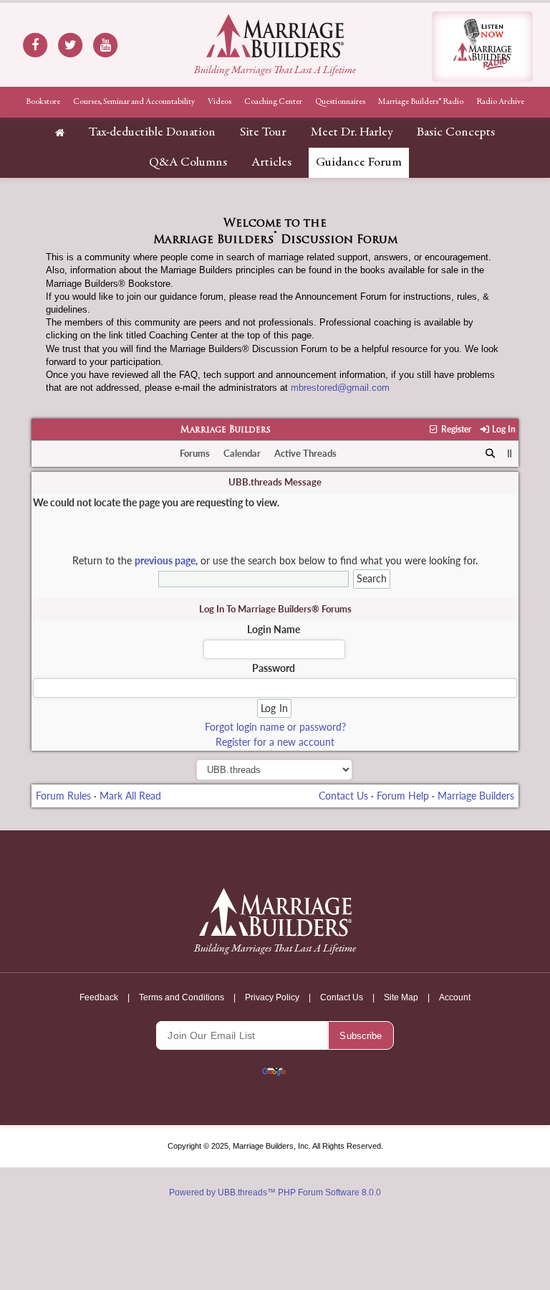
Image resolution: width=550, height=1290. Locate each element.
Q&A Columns (188, 162)
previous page (165, 560)
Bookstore (43, 102)
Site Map (401, 997)
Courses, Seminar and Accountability (134, 102)
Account (455, 997)
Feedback (98, 997)
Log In (503, 429)
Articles (271, 162)
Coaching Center (273, 102)
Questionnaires (340, 102)
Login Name (273, 629)
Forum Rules (63, 795)
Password (273, 668)
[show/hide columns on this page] (510, 453)
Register (455, 429)
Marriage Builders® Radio (420, 102)
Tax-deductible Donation (152, 132)
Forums (195, 453)
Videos (219, 102)
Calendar (242, 453)
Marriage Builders (225, 430)
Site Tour (263, 132)
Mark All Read (130, 795)
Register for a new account (275, 742)
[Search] (490, 454)
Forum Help (403, 795)
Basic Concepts (456, 132)
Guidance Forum (359, 162)
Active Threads (305, 453)
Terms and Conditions (181, 997)
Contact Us (343, 795)
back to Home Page (275, 36)
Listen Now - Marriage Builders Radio (482, 47)
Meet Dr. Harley (351, 132)
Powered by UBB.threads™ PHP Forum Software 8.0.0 (275, 1192)
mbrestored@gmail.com (340, 387)
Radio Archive (500, 102)
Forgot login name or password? (275, 727)
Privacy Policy (272, 997)
